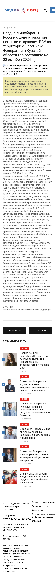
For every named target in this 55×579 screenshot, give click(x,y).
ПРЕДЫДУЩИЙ (14, 329)
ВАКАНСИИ (37, 521)
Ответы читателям (40, 506)
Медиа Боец (21, 10)
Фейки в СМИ (37, 510)
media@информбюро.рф (20, 518)
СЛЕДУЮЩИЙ (40, 329)
